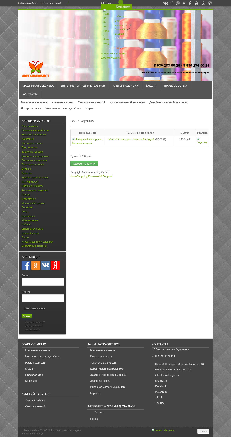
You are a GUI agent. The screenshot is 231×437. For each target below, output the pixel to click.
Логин (25, 275)
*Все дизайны (30, 125)
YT (195, 3)
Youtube (160, 402)
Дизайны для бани (32, 228)
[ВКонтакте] (45, 265)
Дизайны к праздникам (35, 155)
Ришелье (27, 207)
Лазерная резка (31, 108)
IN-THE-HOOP (30, 181)
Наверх (203, 431)
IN (176, 3)
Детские (26, 168)
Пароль (26, 291)
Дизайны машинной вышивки (168, 102)
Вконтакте (161, 380)
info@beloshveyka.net (167, 375)
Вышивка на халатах (34, 134)
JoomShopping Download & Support (91, 176)
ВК (164, 3)
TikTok (158, 397)
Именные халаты (62, 102)
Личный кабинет (29, 3)
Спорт (25, 237)
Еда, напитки (29, 147)
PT (182, 3)
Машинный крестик (33, 203)
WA (202, 3)
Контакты (30, 94)
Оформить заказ (111, 57)
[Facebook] (26, 265)
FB (170, 3)
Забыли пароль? (34, 322)
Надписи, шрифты (32, 185)
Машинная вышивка (38, 85)
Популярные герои (33, 164)
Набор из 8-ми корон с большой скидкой (120, 25)
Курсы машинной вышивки (127, 102)
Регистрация (32, 329)
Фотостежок (29, 198)
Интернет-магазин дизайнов (63, 108)
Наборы (26, 224)
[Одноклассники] (35, 265)
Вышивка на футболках (35, 130)
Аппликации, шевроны (35, 190)
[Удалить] (102, 27)
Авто (24, 211)
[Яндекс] (55, 265)
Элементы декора (32, 151)
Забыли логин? (33, 325)
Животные (28, 138)
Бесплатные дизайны (34, 245)
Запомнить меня (35, 308)
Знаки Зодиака (30, 233)
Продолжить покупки (113, 53)
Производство (175, 85)
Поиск (94, 418)
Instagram (161, 391)
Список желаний (52, 3)
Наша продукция (125, 85)
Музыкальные (30, 220)
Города (26, 194)
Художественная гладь (35, 177)
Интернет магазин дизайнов (83, 85)
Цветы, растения (32, 143)
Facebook (161, 386)
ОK (189, 3)
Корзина (107, 3)
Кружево (27, 173)
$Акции (151, 85)
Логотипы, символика (34, 160)
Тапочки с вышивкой (91, 102)
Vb (208, 3)
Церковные (28, 215)
